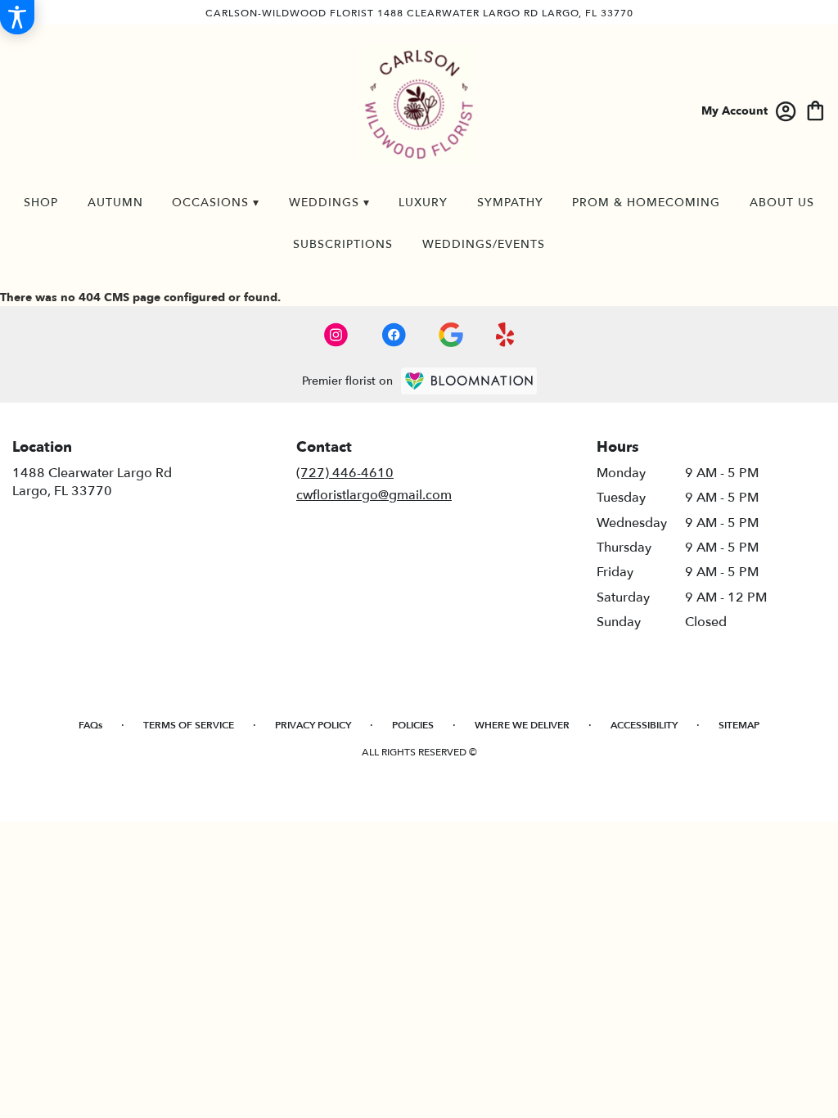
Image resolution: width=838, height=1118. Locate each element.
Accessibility (644, 725)
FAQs (90, 725)
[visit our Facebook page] (393, 334)
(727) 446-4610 (345, 473)
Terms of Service (188, 725)
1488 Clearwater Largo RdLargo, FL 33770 (92, 482)
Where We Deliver (522, 725)
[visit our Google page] (451, 334)
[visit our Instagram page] (336, 334)
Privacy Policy (313, 725)
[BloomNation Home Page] (469, 380)
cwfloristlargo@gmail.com (374, 495)
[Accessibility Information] (17, 17)
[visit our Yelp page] (505, 334)
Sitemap (739, 725)
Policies (413, 725)
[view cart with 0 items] (815, 109)
